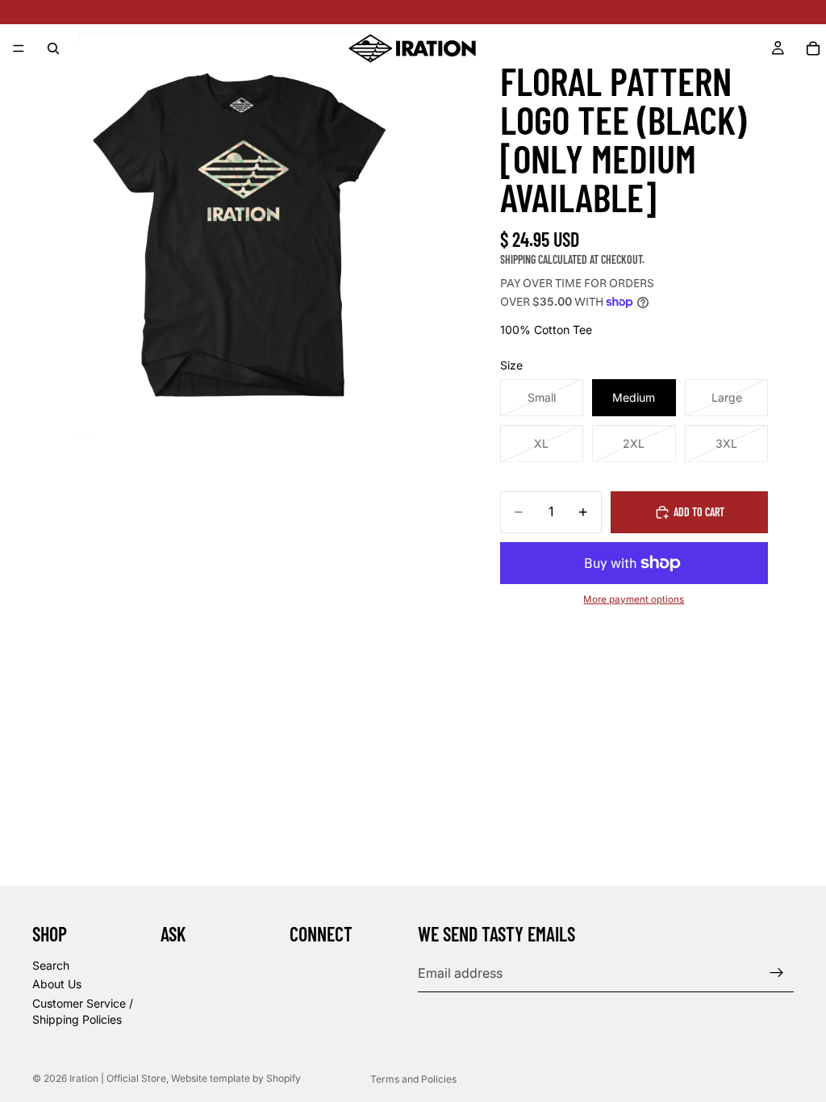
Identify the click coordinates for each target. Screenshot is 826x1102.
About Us (56, 984)
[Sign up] (777, 973)
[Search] (53, 48)
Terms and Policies (413, 1079)
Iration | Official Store (117, 1078)
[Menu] (18, 48)
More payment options (633, 599)
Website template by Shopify (236, 1078)
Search (50, 965)
